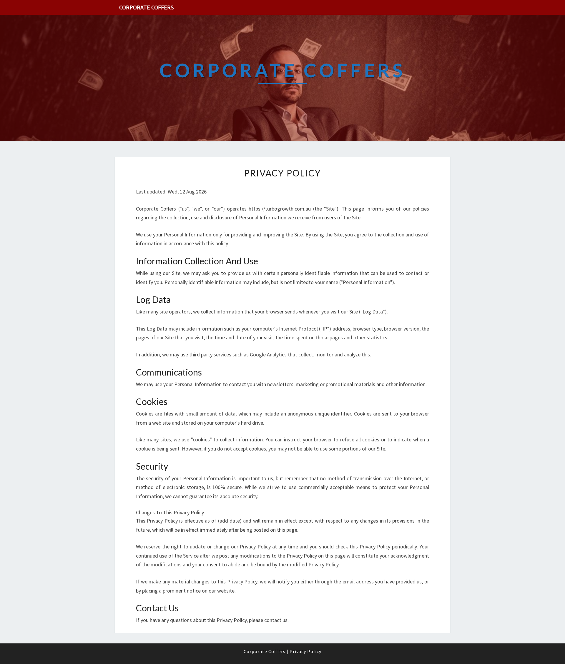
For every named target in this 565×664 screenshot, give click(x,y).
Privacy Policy (305, 651)
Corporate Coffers (146, 7)
